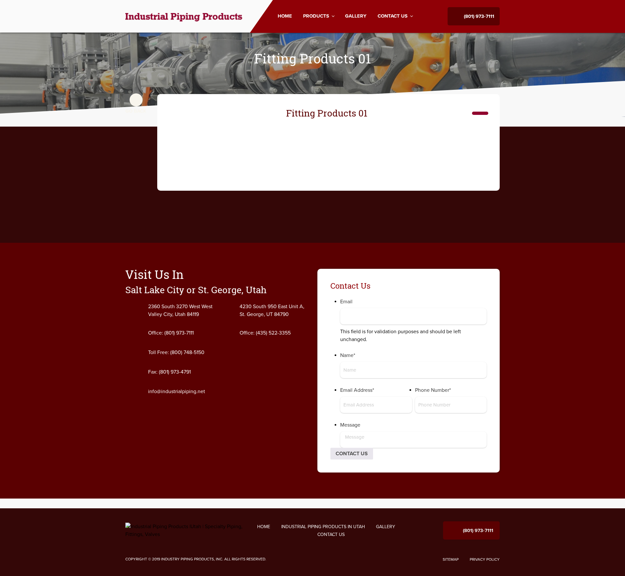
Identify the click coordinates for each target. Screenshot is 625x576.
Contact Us (393, 16)
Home (285, 16)
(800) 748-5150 (187, 352)
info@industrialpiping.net (176, 391)
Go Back (135, 111)
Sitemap (451, 559)
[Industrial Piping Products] (184, 16)
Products (316, 16)
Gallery (356, 16)
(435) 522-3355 (273, 333)
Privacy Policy (485, 559)
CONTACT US (352, 453)
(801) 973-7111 (479, 16)
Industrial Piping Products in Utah (323, 526)
